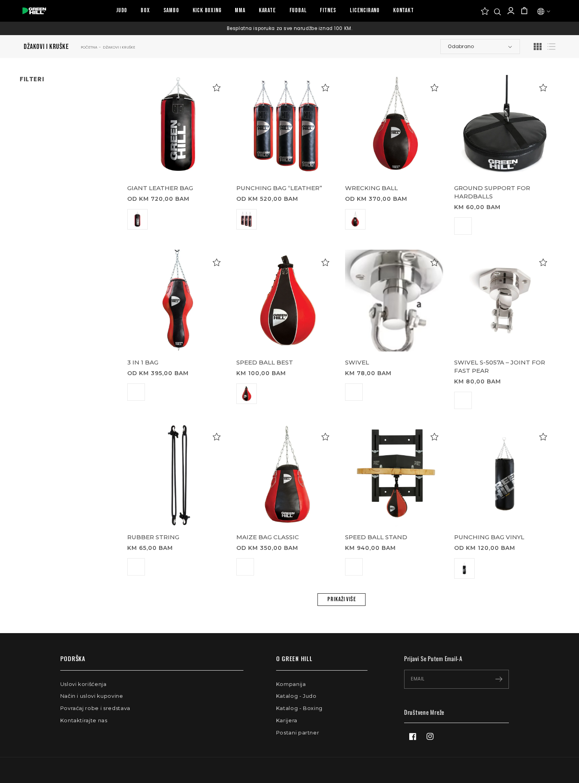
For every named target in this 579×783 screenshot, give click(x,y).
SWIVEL (357, 362)
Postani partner (297, 732)
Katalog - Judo (296, 696)
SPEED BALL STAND (376, 537)
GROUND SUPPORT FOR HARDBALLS (492, 192)
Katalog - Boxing (299, 708)
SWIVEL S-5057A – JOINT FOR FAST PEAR (499, 366)
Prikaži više (341, 599)
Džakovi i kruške (119, 47)
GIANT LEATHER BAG (160, 188)
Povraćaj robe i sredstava (95, 708)
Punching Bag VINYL (489, 537)
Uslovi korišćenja (83, 684)
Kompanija (291, 684)
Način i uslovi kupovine (91, 696)
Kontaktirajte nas (84, 720)
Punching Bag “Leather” (279, 188)
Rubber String (153, 537)
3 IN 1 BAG (142, 362)
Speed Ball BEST (264, 362)
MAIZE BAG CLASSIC (267, 537)
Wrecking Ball (371, 188)
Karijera (286, 720)
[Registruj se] (498, 679)
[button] (497, 11)
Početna (89, 47)
